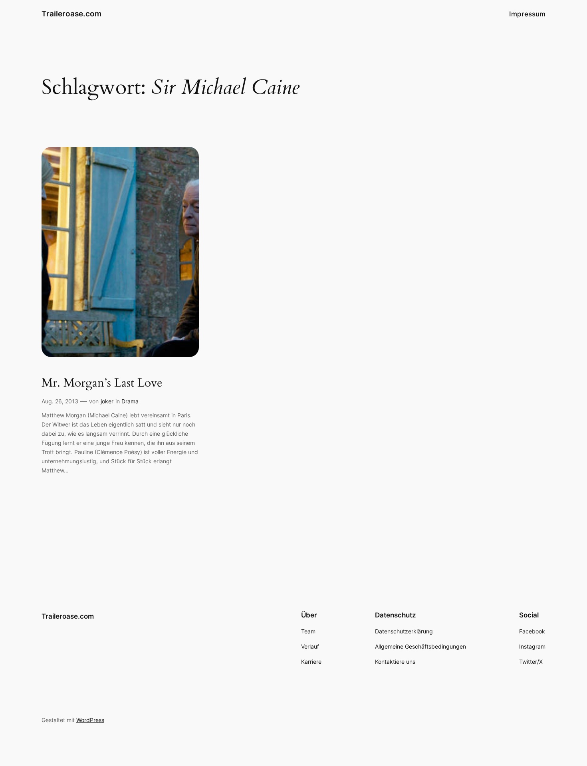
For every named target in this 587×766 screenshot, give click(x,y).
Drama (130, 401)
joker (107, 401)
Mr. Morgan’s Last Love (102, 383)
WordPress (90, 719)
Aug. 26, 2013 (60, 401)
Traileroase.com (71, 13)
